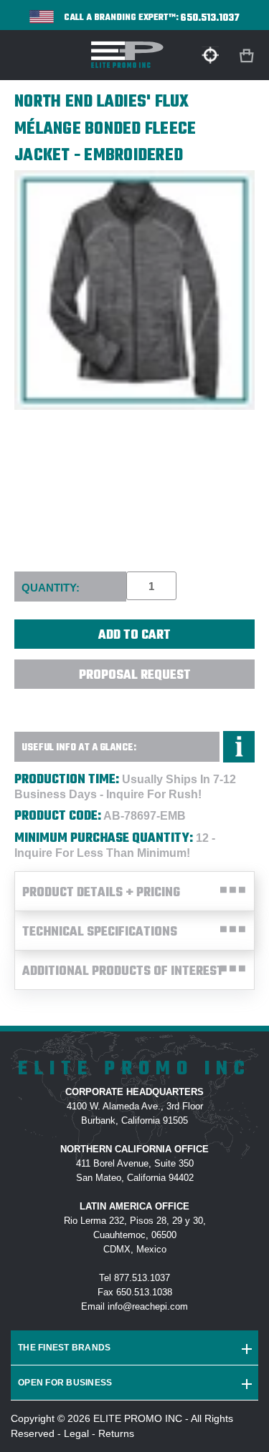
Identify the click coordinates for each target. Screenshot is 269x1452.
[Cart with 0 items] (248, 56)
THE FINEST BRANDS (64, 1348)
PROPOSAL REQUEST (135, 675)
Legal (76, 1433)
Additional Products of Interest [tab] (123, 971)
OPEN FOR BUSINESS (65, 1383)
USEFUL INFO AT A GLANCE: (79, 747)
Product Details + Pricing (101, 893)
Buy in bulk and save (135, 706)
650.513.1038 (144, 1292)
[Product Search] (210, 55)
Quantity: (51, 588)
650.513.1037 (210, 18)
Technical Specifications (99, 932)
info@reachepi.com (148, 1306)
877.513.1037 (142, 1277)
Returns (116, 1433)
